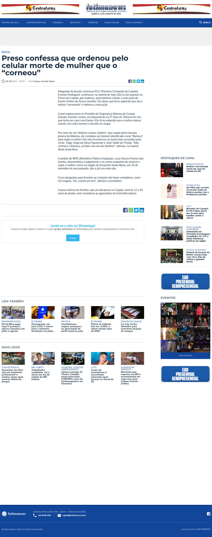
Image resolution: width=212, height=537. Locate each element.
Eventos (93, 22)
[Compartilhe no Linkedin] (142, 81)
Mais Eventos (185, 356)
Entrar (73, 238)
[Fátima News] (106, 8)
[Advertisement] (26, 140)
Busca (206, 22)
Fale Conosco (134, 22)
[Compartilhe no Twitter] (138, 81)
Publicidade (112, 22)
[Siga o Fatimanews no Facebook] (208, 513)
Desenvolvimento (189, 529)
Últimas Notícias (36, 22)
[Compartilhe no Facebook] (130, 81)
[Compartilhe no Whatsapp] (134, 81)
